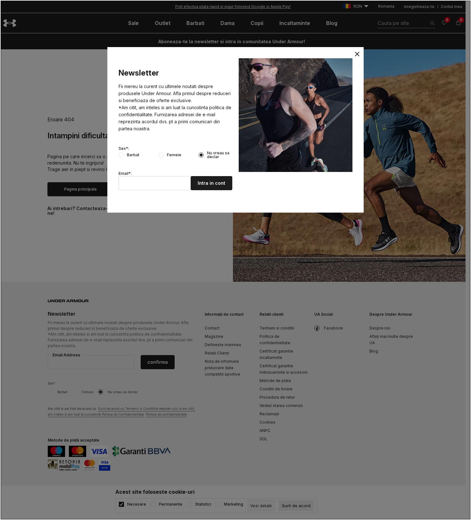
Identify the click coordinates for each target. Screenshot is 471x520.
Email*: (125, 173)
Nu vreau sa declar (218, 155)
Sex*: (124, 148)
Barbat (133, 155)
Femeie (174, 155)
